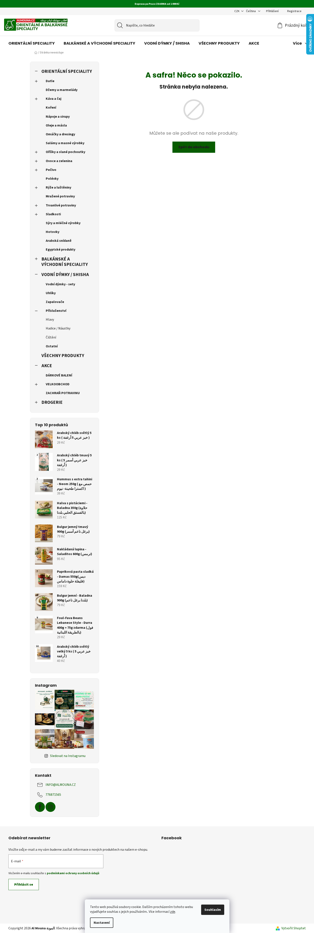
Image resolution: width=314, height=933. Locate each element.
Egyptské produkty (60, 249)
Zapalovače (55, 302)
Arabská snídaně (58, 240)
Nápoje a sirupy (58, 116)
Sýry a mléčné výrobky (63, 223)
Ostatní (52, 346)
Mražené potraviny (60, 196)
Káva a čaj (53, 98)
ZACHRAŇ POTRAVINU (63, 393)
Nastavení (102, 922)
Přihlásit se (23, 884)
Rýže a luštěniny (58, 187)
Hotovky (52, 231)
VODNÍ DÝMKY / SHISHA (65, 274)
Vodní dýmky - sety (60, 284)
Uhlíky (51, 293)
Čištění (51, 337)
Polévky (52, 178)
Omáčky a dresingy (60, 134)
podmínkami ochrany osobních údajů (73, 873)
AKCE (46, 366)
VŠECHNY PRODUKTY (62, 356)
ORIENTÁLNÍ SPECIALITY (66, 71)
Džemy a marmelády (61, 89)
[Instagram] (50, 807)
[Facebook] (40, 807)
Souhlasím (212, 909)
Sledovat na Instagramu (67, 756)
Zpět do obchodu (193, 147)
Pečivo (51, 169)
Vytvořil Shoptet (293, 928)
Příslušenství (56, 310)
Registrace (294, 11)
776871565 (53, 794)
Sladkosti (53, 214)
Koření (51, 107)
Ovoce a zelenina (59, 161)
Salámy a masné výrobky (65, 143)
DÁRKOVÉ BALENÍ (59, 375)
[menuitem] (31, 43)
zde (172, 911)
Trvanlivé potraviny (61, 205)
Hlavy (50, 319)
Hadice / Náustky (58, 328)
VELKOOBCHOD (57, 384)
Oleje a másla (56, 125)
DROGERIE (52, 402)
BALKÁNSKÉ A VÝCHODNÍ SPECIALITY (64, 262)
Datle (50, 81)
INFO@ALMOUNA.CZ (61, 784)
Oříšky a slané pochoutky (65, 152)
